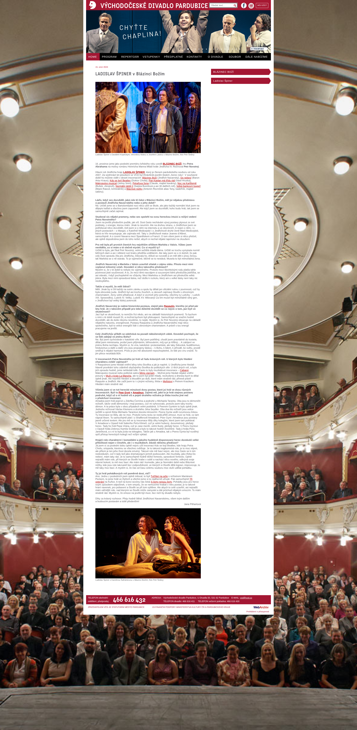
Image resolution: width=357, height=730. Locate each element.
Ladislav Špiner (223, 80)
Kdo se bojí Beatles (120, 180)
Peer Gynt (124, 392)
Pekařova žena (141, 183)
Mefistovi (167, 381)
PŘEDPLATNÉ (173, 56)
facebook (244, 4)
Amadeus (138, 392)
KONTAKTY (194, 56)
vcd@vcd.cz (246, 597)
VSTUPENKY (151, 56)
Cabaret (184, 370)
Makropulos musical (106, 183)
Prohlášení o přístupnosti (257, 612)
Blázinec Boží (149, 177)
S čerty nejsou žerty (161, 481)
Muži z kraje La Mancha (118, 375)
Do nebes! (185, 177)
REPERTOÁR (130, 56)
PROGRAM (109, 56)
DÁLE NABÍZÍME (256, 56)
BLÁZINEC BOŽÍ (172, 163)
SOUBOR (235, 56)
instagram (251, 6)
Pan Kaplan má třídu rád (162, 180)
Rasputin (169, 306)
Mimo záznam (147, 373)
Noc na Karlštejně (187, 183)
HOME (92, 56)
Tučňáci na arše (159, 476)
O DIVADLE (215, 56)
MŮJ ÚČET (262, 5)
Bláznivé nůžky (134, 188)
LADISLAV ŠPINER (134, 172)
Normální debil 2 (124, 186)
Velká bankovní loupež (188, 186)
